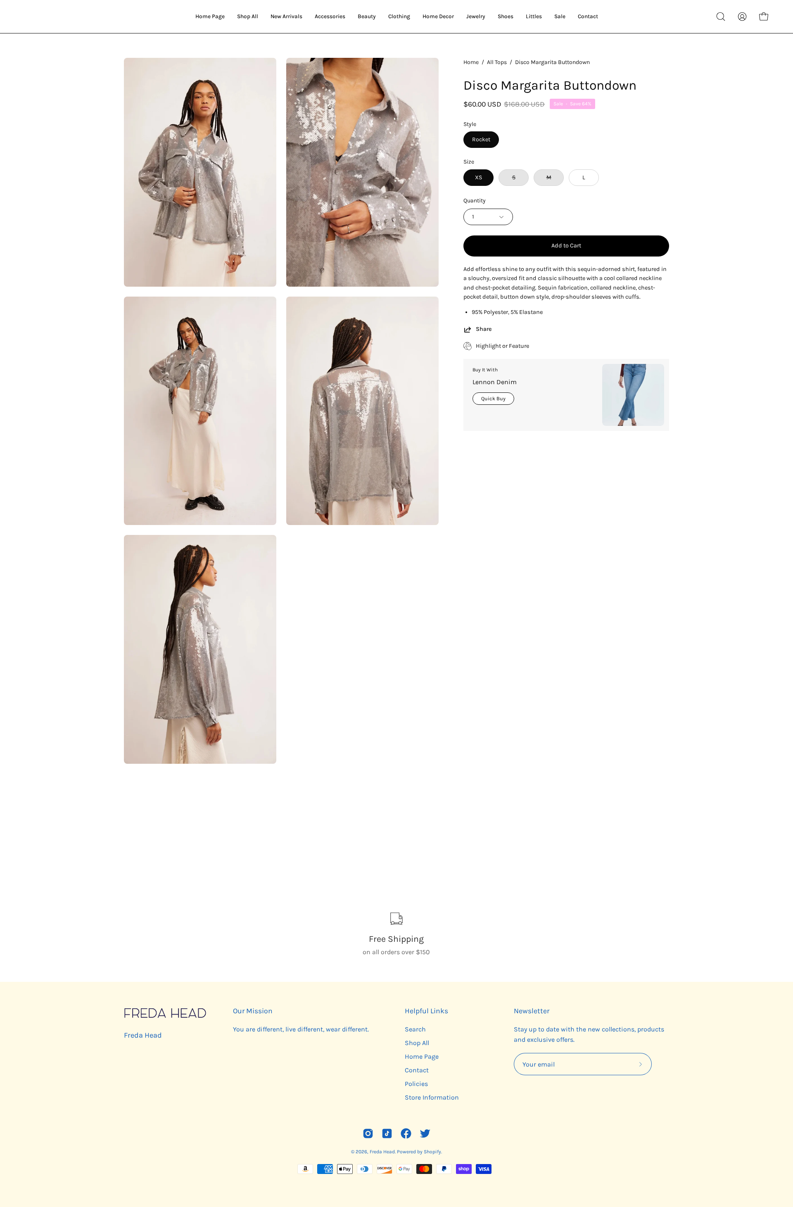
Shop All (417, 1043)
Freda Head (143, 1035)
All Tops (497, 62)
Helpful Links (426, 1011)
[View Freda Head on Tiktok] (387, 1133)
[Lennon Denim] (633, 395)
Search (415, 1029)
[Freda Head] (62, 16)
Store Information (432, 1097)
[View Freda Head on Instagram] (368, 1133)
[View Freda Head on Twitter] (425, 1133)
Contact (417, 1070)
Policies (416, 1084)
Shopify (432, 1152)
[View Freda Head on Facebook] (406, 1133)
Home (471, 62)
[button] (720, 16)
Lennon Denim (494, 382)
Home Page (422, 1056)
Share (483, 329)
